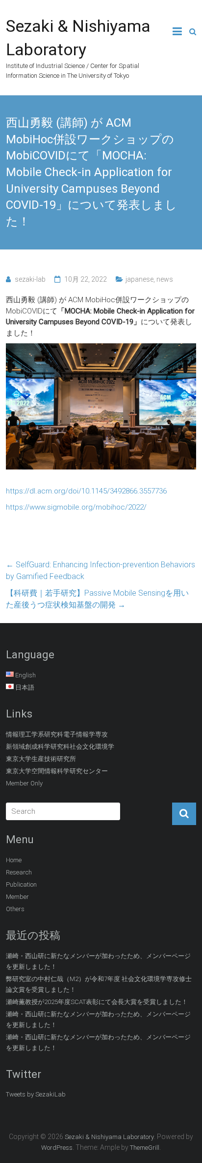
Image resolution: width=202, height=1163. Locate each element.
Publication (21, 884)
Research (19, 872)
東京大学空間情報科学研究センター (57, 771)
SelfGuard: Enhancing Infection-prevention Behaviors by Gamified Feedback (100, 570)
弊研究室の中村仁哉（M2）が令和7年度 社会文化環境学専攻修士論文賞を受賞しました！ (99, 984)
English (25, 675)
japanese (139, 279)
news (164, 279)
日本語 (24, 687)
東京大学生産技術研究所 (41, 758)
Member (17, 896)
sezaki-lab (30, 279)
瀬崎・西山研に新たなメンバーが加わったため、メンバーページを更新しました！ (98, 961)
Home (14, 860)
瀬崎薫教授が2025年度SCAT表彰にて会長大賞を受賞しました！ (97, 1002)
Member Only (24, 783)
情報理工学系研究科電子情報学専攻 (57, 734)
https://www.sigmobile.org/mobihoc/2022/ (76, 507)
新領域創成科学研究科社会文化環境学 (60, 746)
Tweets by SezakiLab (36, 1094)
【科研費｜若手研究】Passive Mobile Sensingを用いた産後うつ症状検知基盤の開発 (97, 598)
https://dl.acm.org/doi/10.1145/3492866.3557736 (86, 491)
